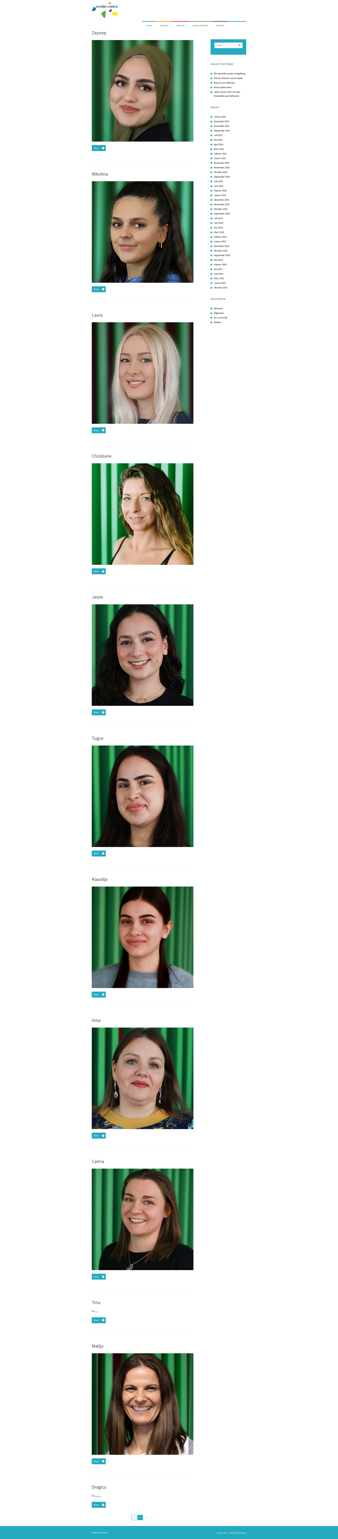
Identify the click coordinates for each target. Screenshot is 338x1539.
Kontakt (220, 25)
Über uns (180, 25)
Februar (220, 153)
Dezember (221, 121)
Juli (218, 135)
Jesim (97, 597)
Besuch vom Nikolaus (224, 82)
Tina (96, 1302)
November (221, 125)
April (219, 144)
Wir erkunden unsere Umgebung (229, 73)
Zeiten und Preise (200, 25)
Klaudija (99, 879)
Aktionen (218, 308)
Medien (217, 322)
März (219, 149)
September (222, 130)
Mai (218, 139)
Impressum (221, 1533)
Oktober (220, 172)
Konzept (164, 25)
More (96, 148)
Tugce (97, 738)
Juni (218, 185)
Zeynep (99, 33)
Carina (98, 1161)
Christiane (101, 456)
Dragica (99, 1487)
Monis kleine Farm (223, 87)
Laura (97, 315)
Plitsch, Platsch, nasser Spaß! (228, 78)
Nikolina (100, 174)
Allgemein (219, 312)
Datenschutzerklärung (237, 1533)
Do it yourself (220, 317)
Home (149, 25)
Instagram (237, 25)
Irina (96, 1020)
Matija (97, 1346)
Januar (220, 116)
